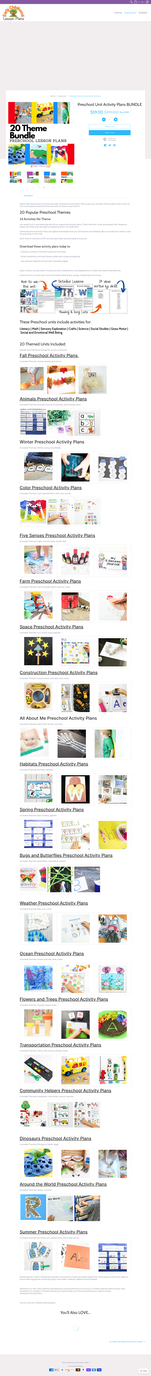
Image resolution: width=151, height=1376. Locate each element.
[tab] (28, 195)
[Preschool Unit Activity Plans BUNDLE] (15, 177)
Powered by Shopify (75, 1366)
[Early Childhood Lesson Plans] (13, 12)
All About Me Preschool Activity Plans (125, 1342)
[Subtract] (104, 119)
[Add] (115, 119)
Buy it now (109, 132)
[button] (138, 2)
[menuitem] (131, 2)
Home (52, 96)
